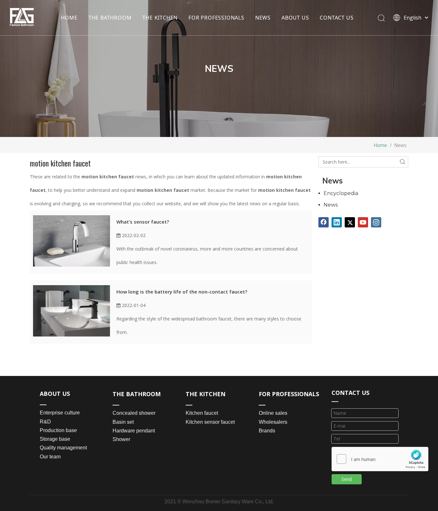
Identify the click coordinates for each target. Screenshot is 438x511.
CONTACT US (336, 17)
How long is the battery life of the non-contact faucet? (181, 291)
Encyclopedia (341, 193)
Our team (50, 456)
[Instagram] (376, 222)
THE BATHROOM (110, 17)
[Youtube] (363, 222)
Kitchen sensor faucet (210, 422)
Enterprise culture (60, 412)
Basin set (123, 422)
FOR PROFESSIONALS (216, 17)
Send (346, 479)
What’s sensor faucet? (142, 221)
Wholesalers (273, 422)
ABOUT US (295, 17)
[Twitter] (350, 222)
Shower (121, 439)
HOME (69, 17)
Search (402, 162)
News (331, 205)
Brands (267, 430)
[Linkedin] (337, 222)
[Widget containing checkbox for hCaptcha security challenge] (380, 459)
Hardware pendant (134, 430)
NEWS (263, 17)
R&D (45, 421)
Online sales (273, 413)
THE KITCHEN (160, 17)
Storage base (55, 439)
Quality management (63, 447)
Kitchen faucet (202, 413)
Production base (58, 430)
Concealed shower (134, 413)
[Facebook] (323, 222)
